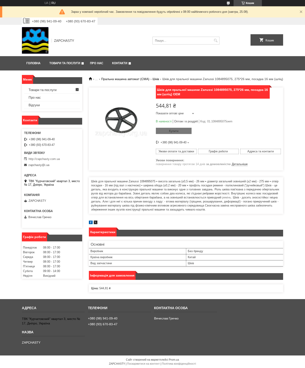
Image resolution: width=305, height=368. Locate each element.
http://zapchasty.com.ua (44, 159)
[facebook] (91, 223)
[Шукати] (215, 41)
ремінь (226, 197)
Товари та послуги (64, 63)
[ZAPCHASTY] (35, 40)
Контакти (119, 63)
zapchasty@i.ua (38, 165)
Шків (155, 79)
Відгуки (34, 105)
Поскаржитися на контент (143, 363)
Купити (173, 131)
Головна (33, 63)
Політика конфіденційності (179, 363)
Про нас (96, 63)
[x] (95, 223)
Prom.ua (174, 359)
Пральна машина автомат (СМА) (125, 79)
